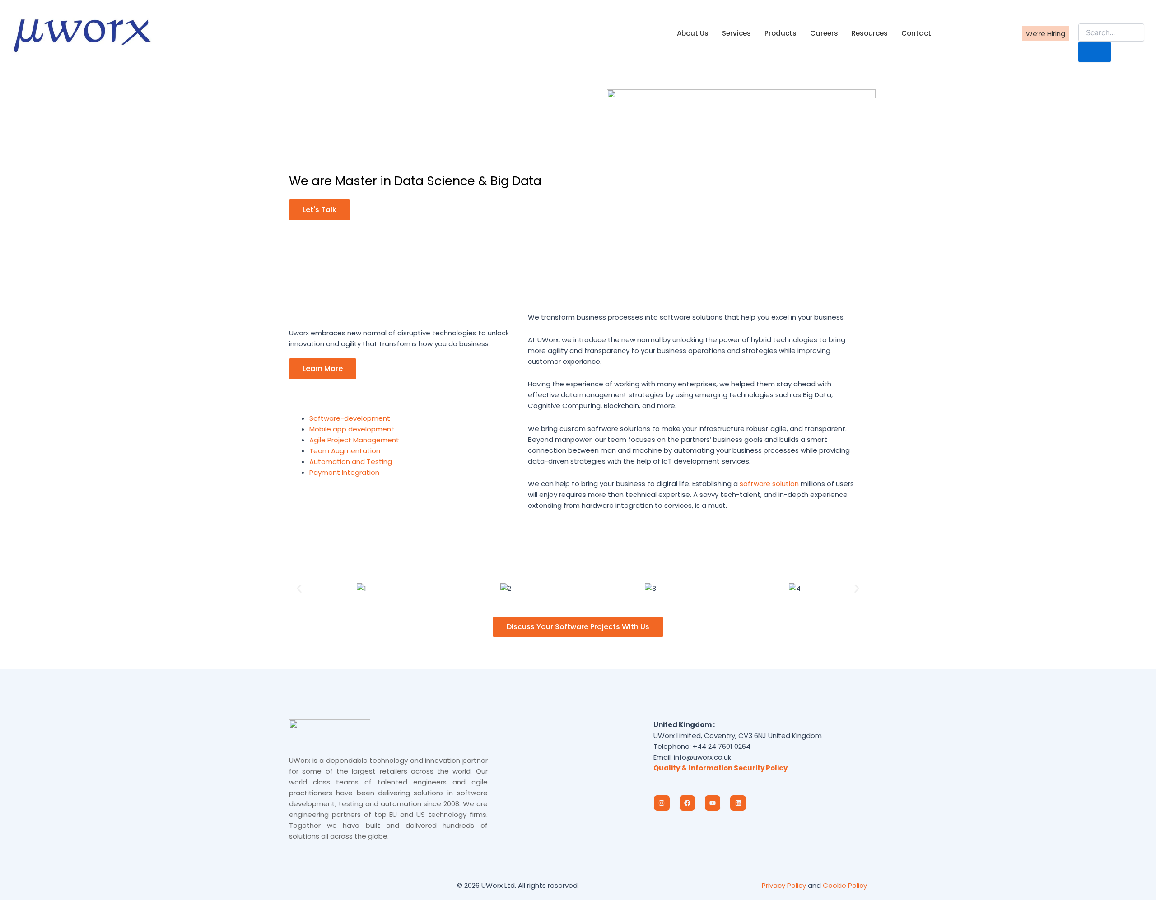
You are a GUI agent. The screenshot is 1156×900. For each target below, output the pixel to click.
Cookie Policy (845, 885)
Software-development (349, 418)
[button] (1084, 14)
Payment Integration (344, 472)
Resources (870, 33)
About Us (693, 33)
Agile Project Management (354, 440)
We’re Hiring (1045, 33)
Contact (916, 33)
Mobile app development (351, 429)
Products (780, 33)
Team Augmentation (344, 450)
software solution (769, 483)
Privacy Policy (784, 885)
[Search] (1094, 52)
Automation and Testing (350, 461)
